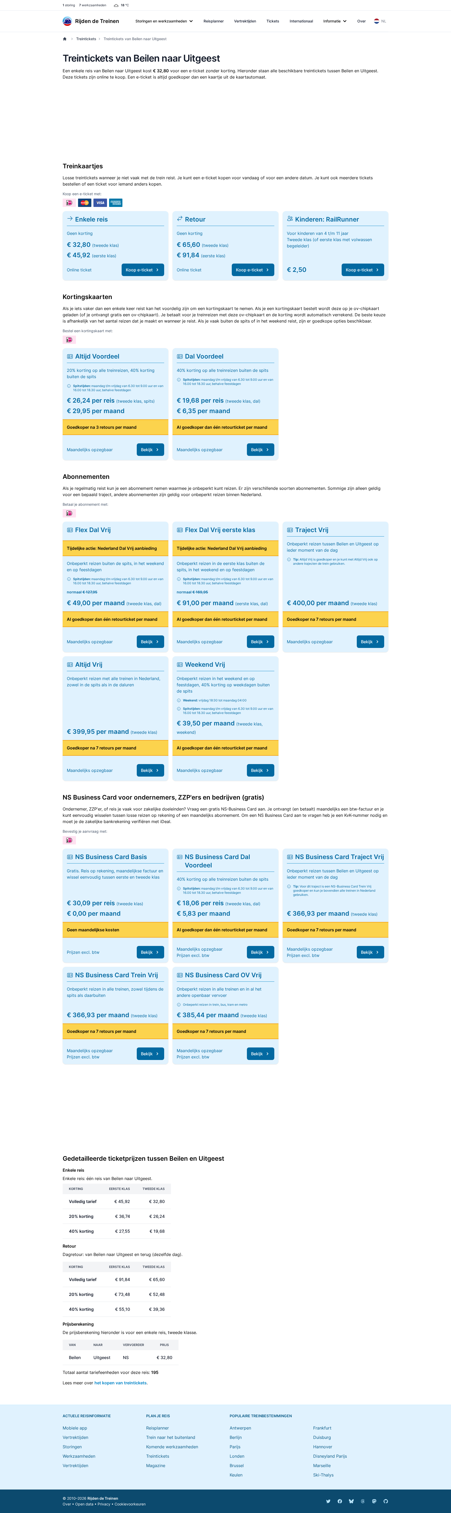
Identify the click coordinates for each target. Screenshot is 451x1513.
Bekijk (147, 449)
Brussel (237, 1465)
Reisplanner (214, 21)
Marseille (322, 1465)
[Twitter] (328, 1501)
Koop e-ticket (139, 269)
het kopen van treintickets (120, 1382)
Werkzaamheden (79, 1456)
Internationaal (301, 21)
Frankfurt (322, 1428)
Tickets (272, 21)
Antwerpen (240, 1428)
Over (361, 21)
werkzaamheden (92, 5)
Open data (84, 1504)
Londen (237, 1456)
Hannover (322, 1446)
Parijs (235, 1446)
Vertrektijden (245, 21)
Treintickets (86, 39)
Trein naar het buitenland (170, 1437)
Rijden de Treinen (102, 1498)
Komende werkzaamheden (172, 1446)
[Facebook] (339, 1501)
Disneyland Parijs (330, 1456)
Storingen (72, 1446)
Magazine (155, 1465)
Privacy (104, 1504)
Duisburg (322, 1437)
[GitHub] (385, 1501)
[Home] (66, 39)
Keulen (236, 1475)
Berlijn (236, 1437)
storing (69, 5)
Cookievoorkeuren (130, 1504)
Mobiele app (75, 1428)
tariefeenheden (104, 1372)
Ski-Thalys (323, 1475)
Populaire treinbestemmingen (261, 1416)
